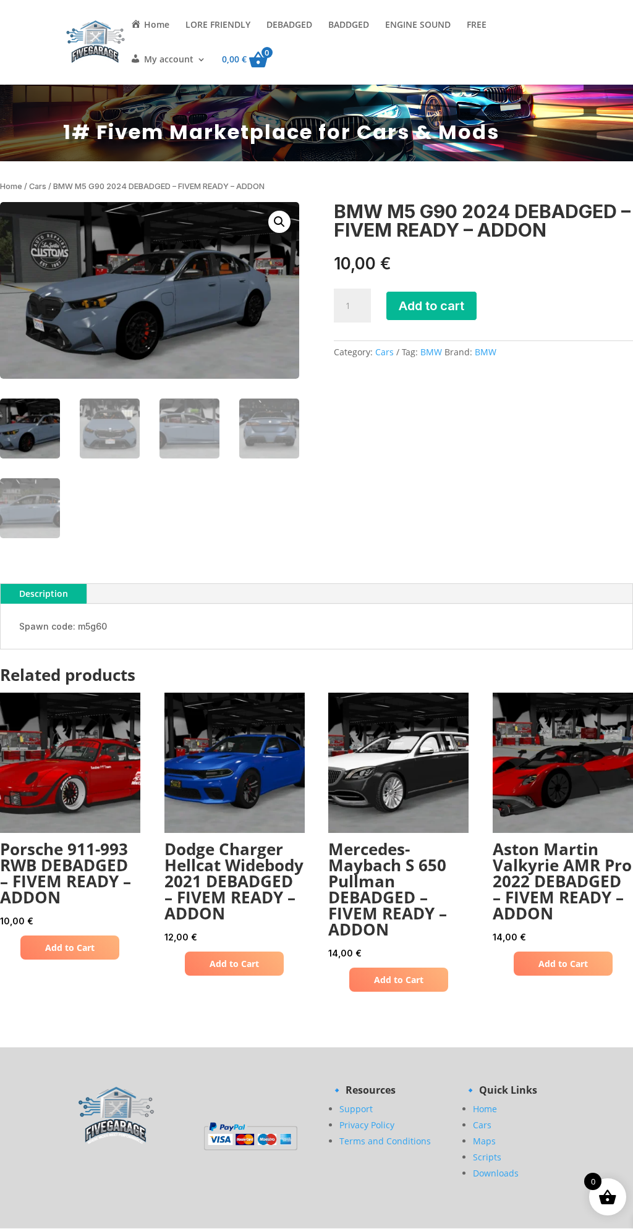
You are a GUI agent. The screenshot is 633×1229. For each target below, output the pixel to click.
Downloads (496, 1173)
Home (11, 186)
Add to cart (431, 305)
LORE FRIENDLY (217, 25)
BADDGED (348, 25)
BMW (431, 352)
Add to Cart (70, 947)
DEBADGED (289, 25)
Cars (37, 186)
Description (43, 593)
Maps (484, 1141)
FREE (476, 25)
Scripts (487, 1157)
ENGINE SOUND (418, 25)
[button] (279, 222)
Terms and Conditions (385, 1141)
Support (356, 1109)
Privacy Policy (366, 1125)
